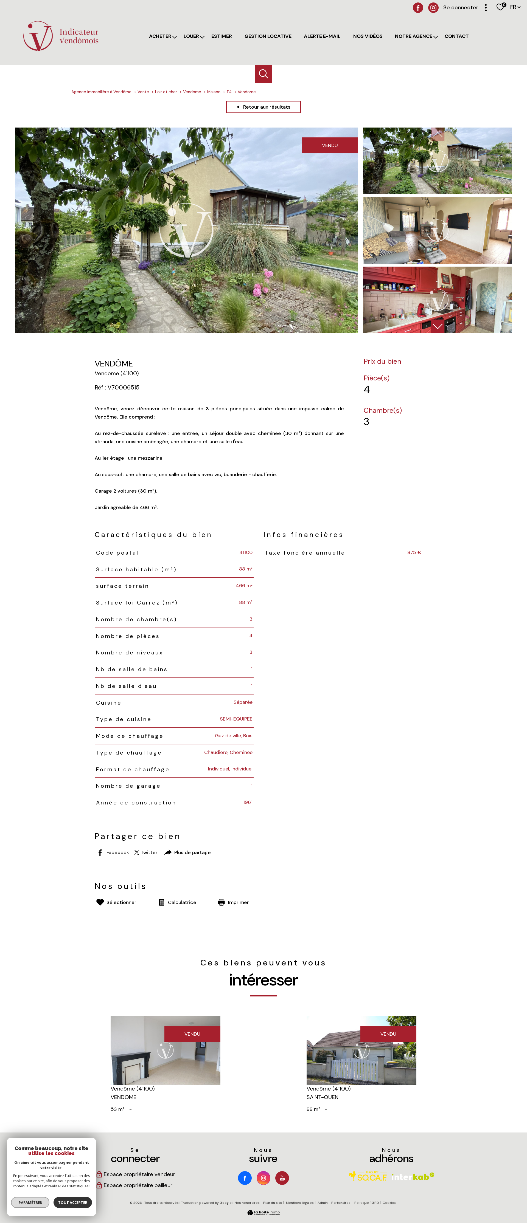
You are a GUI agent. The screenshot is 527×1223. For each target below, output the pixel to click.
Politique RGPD (366, 1203)
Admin (323, 1203)
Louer (191, 36)
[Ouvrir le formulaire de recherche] (264, 74)
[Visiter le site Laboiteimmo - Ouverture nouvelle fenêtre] (263, 1213)
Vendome (192, 92)
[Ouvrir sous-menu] (175, 37)
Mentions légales (300, 1203)
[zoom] (186, 331)
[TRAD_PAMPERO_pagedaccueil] (61, 50)
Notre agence (413, 36)
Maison (213, 92)
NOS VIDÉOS (368, 36)
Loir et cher (166, 92)
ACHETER (160, 36)
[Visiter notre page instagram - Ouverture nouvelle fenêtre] (433, 7)
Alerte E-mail (322, 36)
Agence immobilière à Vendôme (101, 92)
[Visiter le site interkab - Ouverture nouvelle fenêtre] (413, 1176)
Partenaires (341, 1203)
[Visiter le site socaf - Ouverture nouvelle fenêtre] (368, 1176)
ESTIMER (221, 36)
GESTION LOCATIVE (268, 36)
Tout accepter (72, 1202)
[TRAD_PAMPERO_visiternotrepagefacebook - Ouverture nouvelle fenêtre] (418, 7)
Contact (457, 36)
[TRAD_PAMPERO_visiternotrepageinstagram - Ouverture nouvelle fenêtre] (263, 1178)
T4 (229, 92)
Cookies (389, 1203)
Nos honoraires (247, 1203)
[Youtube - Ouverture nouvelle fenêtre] (282, 1178)
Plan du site (272, 1203)
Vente (143, 92)
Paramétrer (30, 1202)
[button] (437, 326)
